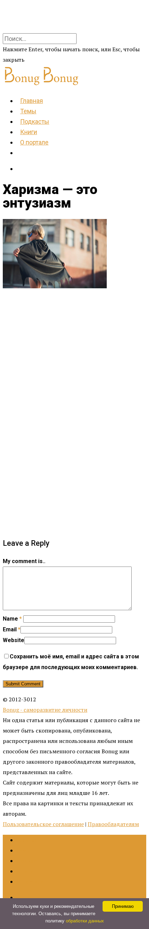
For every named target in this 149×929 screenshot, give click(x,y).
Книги (28, 131)
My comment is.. (24, 561)
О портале (34, 142)
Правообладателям (113, 824)
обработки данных (85, 920)
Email (11, 629)
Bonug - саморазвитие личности (45, 709)
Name (12, 618)
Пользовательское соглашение (43, 824)
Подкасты (34, 121)
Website (13, 640)
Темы (28, 111)
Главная (31, 100)
